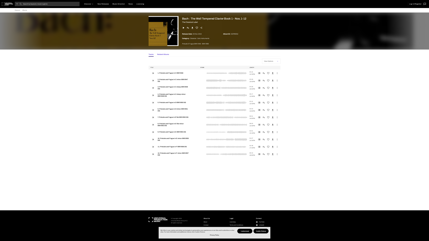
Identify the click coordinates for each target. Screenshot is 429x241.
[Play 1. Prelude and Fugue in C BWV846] (153, 73)
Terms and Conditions (236, 225)
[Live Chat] (424, 4)
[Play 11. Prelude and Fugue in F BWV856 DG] (153, 147)
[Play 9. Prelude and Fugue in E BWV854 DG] (153, 132)
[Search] (20, 4)
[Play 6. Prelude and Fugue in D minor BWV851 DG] (153, 110)
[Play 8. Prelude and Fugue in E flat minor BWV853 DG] (153, 124)
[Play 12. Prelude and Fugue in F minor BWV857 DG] (153, 154)
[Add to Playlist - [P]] (188, 27)
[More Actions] (277, 73)
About (205, 222)
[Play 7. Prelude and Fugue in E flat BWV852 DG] (153, 117)
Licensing (233, 222)
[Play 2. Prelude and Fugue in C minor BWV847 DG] (153, 80)
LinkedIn (261, 225)
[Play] (183, 27)
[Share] (201, 27)
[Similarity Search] (259, 73)
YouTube (261, 222)
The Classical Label (190, 22)
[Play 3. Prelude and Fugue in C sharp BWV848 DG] (153, 88)
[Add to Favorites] (197, 27)
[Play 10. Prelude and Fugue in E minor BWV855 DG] (153, 139)
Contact (206, 225)
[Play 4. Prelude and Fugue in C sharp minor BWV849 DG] (153, 95)
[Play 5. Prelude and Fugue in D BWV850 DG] (153, 102)
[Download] (192, 27)
